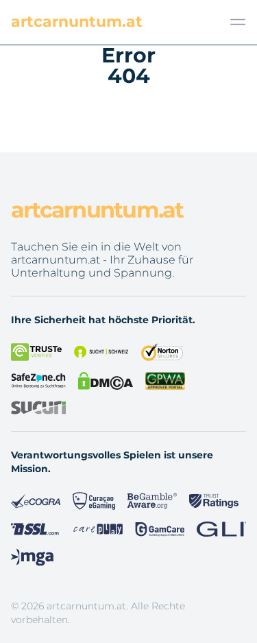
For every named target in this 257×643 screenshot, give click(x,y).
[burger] (238, 22)
